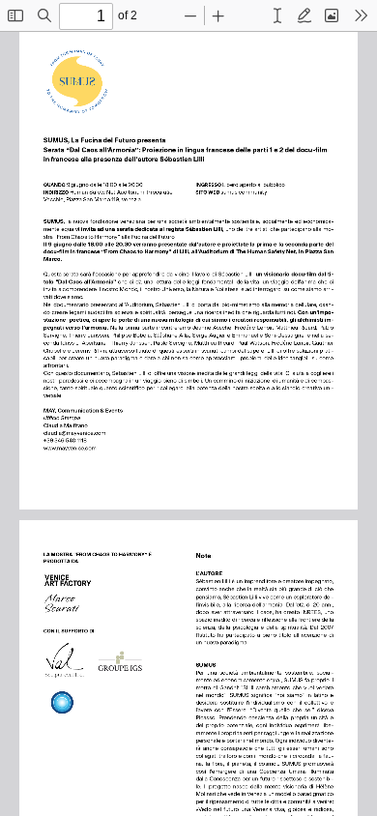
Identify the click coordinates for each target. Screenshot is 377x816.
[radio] (277, 15)
